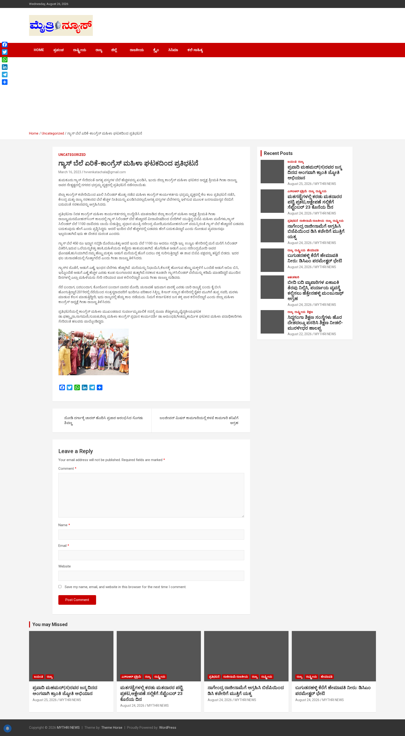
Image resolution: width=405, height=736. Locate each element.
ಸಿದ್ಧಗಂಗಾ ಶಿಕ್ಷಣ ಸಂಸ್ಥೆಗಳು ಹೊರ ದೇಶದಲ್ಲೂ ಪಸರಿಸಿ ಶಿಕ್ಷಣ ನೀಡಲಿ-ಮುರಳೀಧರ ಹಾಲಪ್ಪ (315, 323)
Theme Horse (111, 727)
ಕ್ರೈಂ (156, 50)
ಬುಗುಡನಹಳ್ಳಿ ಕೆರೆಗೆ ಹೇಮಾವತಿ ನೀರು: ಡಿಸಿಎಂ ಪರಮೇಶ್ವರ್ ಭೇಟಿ (315, 258)
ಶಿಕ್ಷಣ (310, 312)
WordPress (167, 727)
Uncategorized (72, 155)
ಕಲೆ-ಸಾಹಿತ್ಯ (195, 50)
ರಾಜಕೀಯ (137, 50)
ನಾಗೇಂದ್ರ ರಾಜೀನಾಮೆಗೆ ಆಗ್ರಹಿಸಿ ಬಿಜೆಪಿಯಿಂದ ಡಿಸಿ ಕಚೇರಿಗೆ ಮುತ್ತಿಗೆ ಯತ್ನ (316, 231)
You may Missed (50, 624)
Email (63, 546)
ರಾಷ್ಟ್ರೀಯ (79, 50)
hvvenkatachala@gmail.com (105, 172)
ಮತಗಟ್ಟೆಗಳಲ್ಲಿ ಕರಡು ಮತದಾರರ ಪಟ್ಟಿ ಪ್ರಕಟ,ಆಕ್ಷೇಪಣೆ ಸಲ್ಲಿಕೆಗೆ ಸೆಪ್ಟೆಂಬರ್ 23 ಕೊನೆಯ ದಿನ (315, 202)
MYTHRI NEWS (325, 184)
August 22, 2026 (300, 334)
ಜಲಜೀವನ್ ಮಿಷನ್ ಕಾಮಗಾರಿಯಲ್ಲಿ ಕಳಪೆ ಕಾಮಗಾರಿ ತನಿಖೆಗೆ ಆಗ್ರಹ (199, 420)
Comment (67, 468)
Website (64, 566)
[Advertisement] (202, 96)
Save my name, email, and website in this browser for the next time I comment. (125, 587)
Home (39, 50)
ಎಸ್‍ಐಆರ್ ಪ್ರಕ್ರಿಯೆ (297, 191)
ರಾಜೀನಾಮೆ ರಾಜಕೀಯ (312, 220)
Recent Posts (278, 153)
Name (64, 525)
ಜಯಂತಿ (292, 161)
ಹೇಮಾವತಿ (313, 250)
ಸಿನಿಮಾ (173, 50)
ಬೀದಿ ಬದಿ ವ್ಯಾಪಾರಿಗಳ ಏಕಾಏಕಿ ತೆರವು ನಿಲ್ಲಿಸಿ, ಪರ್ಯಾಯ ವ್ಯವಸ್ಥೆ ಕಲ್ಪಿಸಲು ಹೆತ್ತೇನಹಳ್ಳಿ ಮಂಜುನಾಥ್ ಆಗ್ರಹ (316, 290)
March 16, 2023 (69, 172)
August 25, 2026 (300, 184)
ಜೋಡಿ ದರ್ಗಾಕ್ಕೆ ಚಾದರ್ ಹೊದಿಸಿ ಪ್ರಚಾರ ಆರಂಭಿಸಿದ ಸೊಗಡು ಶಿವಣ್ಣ (103, 420)
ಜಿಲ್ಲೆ (113, 50)
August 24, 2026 (300, 213)
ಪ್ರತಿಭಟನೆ (293, 220)
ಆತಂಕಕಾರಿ (293, 277)
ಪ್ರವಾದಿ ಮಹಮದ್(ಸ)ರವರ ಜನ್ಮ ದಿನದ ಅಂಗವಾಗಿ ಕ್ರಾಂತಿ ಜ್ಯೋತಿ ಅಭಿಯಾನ (314, 172)
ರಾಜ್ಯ (99, 50)
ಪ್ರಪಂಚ (58, 50)
